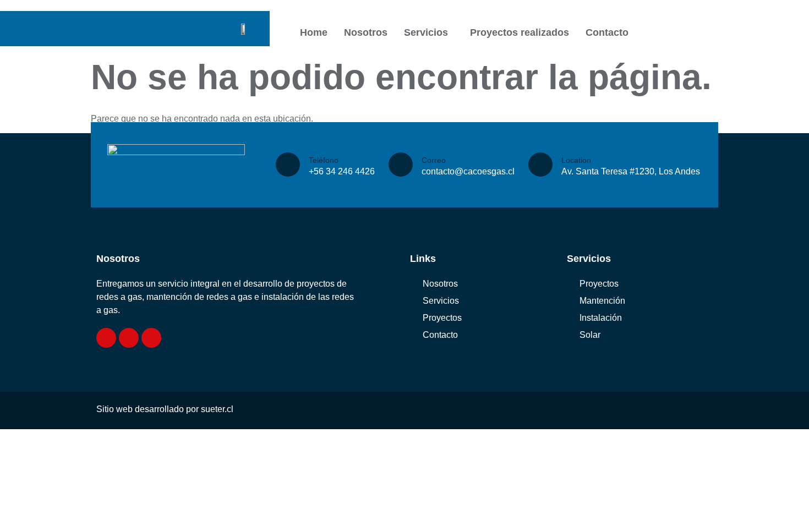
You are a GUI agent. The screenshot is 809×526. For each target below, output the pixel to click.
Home (313, 32)
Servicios (426, 32)
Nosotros (365, 32)
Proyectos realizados (519, 32)
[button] (429, 32)
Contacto (607, 32)
